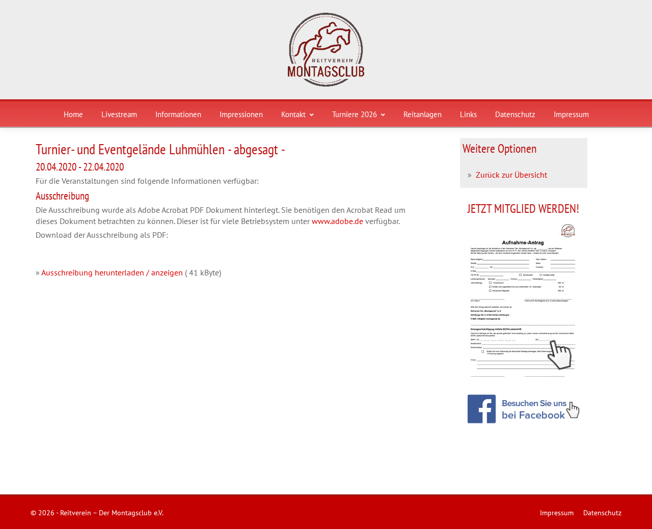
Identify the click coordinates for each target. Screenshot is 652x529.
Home (73, 114)
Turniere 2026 (354, 114)
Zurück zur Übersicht (511, 175)
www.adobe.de (337, 221)
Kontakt (293, 114)
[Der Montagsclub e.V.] (326, 50)
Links (468, 114)
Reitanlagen (422, 114)
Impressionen (241, 114)
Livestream (119, 114)
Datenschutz (515, 114)
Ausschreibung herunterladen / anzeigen (112, 272)
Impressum (571, 114)
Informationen (178, 114)
